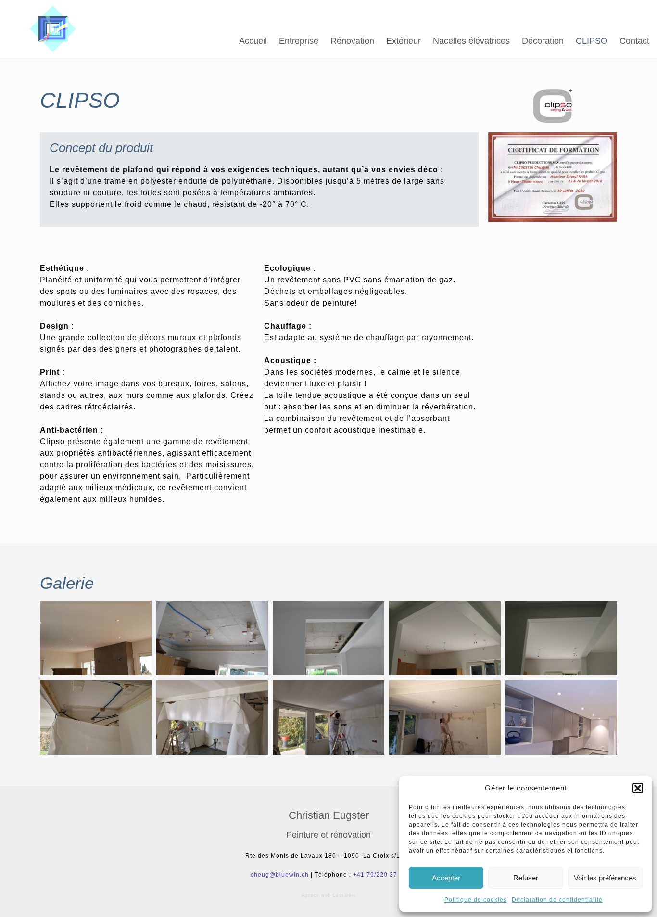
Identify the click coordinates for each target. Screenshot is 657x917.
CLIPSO (591, 41)
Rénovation (352, 41)
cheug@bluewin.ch (280, 874)
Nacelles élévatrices (471, 41)
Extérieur (403, 41)
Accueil (253, 41)
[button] (638, 788)
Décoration (543, 41)
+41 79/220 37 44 (380, 874)
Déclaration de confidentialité (557, 899)
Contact (634, 41)
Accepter (446, 878)
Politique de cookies (475, 899)
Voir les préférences (605, 878)
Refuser (525, 878)
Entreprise (298, 41)
